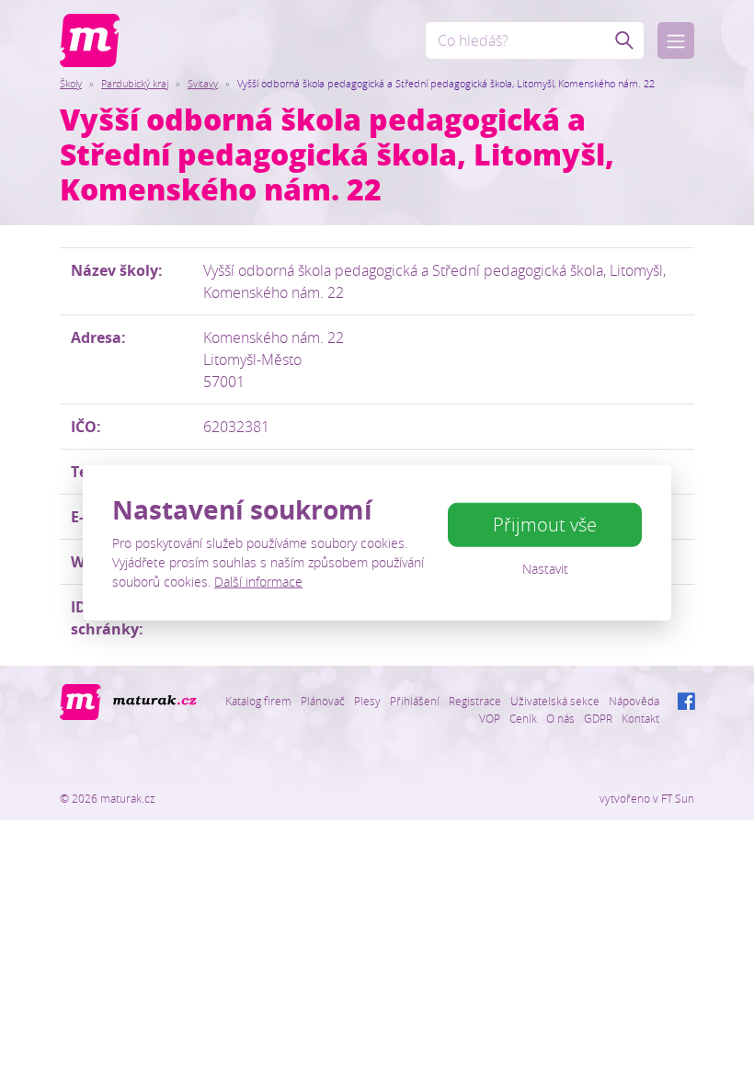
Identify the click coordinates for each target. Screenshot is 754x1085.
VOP (489, 718)
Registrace (475, 700)
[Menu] (675, 40)
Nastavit (545, 568)
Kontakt (640, 718)
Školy (71, 83)
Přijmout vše (545, 524)
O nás (560, 718)
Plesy (367, 700)
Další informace (258, 580)
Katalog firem (258, 700)
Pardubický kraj (134, 83)
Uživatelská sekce (555, 700)
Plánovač (323, 700)
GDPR (598, 718)
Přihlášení (415, 700)
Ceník (523, 718)
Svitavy (203, 83)
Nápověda (634, 700)
